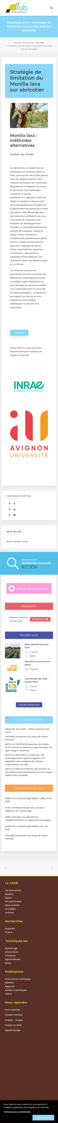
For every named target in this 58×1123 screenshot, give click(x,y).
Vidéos (8, 993)
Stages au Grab (13, 1025)
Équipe (8, 897)
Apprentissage (13, 1030)
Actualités (10, 908)
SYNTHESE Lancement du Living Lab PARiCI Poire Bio (26, 837)
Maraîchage (11, 948)
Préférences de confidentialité (17, 1112)
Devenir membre (14, 1014)
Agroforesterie (12, 959)
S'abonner (38, 619)
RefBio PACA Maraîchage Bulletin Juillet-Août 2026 (28, 800)
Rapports (10, 986)
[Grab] (16, 8)
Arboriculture (11, 951)
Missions (9, 894)
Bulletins (9, 982)
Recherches (28, 42)
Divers (8, 963)
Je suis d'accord (43, 1117)
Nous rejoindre (12, 1009)
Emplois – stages (14, 1020)
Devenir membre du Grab (32, 588)
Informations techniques (18, 978)
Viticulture (10, 955)
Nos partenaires (13, 901)
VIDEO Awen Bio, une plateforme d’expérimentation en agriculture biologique (28, 818)
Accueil (17, 42)
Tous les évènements (29, 704)
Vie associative (13, 890)
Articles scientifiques (16, 990)
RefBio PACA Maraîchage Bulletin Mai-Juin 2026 (26, 828)
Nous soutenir (12, 905)
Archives (9, 912)
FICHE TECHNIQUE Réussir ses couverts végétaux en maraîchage (24, 809)
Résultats (40, 42)
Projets (8, 932)
